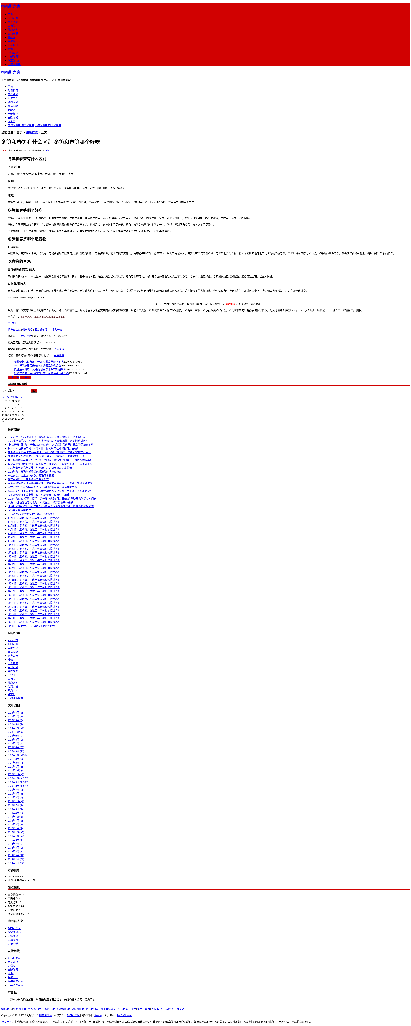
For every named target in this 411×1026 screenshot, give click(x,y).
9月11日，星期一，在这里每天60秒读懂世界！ (34, 618)
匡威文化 (13, 648)
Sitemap (98, 1015)
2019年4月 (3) (15, 813)
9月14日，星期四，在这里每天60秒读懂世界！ (34, 606)
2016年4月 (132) (16, 824)
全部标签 (13, 41)
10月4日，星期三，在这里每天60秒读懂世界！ (34, 533)
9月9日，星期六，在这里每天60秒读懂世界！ (33, 626)
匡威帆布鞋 (40, 329)
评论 (47, 150)
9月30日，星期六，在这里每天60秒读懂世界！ (34, 545)
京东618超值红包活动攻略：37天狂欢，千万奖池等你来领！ (42, 502)
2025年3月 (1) (15, 724)
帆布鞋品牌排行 (127, 1009)
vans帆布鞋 (78, 1009)
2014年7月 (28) (16, 843)
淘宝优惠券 (14, 60)
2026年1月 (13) (16, 716)
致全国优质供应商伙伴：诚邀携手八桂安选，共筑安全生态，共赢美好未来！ (51, 464)
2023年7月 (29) (16, 743)
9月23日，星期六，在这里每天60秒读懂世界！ (34, 572)
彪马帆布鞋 (63, 1009)
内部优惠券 (14, 56)
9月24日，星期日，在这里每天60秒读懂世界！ (34, 568)
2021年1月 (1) (15, 766)
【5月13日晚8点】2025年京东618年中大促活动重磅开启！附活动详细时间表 (51, 506)
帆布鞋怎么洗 (108, 1009)
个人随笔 (13, 663)
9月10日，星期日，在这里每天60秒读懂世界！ (34, 622)
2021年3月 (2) (15, 759)
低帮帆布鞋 (19, 1009)
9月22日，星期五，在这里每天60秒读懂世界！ (34, 575)
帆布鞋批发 (92, 1009)
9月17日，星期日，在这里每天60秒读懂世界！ (34, 595)
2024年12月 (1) (16, 728)
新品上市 (13, 640)
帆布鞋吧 (27, 329)
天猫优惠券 (14, 64)
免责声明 (6, 1021)
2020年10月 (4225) (18, 778)
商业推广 (13, 675)
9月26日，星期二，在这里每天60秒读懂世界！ (34, 560)
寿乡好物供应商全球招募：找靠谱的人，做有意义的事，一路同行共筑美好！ (51, 460)
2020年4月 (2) (15, 797)
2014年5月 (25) (16, 847)
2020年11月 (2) (16, 774)
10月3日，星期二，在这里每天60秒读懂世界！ (34, 537)
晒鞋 (10, 659)
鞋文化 (11, 694)
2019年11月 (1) (16, 801)
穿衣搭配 (13, 22)
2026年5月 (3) (15, 712)
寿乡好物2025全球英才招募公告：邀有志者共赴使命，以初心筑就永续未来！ (51, 483)
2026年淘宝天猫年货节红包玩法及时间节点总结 (35, 471)
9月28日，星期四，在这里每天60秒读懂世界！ (34, 552)
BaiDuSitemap (124, 1015)
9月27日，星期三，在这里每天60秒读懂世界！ (34, 556)
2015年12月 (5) (16, 832)
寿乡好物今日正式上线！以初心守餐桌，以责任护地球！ (40, 494)
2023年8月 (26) (16, 739)
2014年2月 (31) (16, 859)
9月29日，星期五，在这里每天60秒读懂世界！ (34, 548)
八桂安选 (179, 1009)
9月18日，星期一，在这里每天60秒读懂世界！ (34, 591)
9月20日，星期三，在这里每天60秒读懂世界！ (34, 583)
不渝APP (13, 690)
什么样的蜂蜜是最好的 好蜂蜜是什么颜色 (37, 365)
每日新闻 (13, 18)
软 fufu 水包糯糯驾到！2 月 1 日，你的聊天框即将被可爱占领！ (43, 448)
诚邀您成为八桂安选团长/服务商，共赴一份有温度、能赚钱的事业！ (46, 456)
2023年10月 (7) (16, 732)
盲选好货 (13, 45)
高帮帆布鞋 (55, 329)
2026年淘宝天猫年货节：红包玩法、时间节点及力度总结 (40, 467)
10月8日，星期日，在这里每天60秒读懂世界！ (34, 518)
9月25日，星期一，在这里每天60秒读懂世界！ (34, 564)
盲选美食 (13, 25)
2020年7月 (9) (15, 789)
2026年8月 (12, 397)
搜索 (34, 390)
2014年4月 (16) (16, 851)
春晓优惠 (59, 355)
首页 (10, 14)
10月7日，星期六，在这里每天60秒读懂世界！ (34, 521)
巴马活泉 (168, 1009)
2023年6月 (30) (16, 747)
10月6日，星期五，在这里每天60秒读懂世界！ (34, 525)
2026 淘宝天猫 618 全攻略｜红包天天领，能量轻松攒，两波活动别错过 (48, 440)
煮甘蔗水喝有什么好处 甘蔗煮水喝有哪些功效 (40, 369)
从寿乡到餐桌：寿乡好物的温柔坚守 (28, 479)
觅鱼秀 (11, 973)
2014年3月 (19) (16, 855)
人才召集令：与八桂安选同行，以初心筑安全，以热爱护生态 (42, 487)
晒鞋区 (11, 37)
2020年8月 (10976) (18, 786)
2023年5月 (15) (16, 751)
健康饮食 (13, 29)
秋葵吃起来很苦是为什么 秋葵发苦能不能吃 (39, 361)
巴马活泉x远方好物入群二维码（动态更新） (33, 514)
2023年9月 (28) (16, 735)
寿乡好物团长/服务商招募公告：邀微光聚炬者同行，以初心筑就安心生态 (49, 452)
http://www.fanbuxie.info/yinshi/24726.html (43, 316)
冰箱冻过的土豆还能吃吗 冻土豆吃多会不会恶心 (41, 373)
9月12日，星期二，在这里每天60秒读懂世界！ (34, 614)
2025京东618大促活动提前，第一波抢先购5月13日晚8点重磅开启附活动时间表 (52, 498)
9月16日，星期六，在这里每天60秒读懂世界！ (34, 599)
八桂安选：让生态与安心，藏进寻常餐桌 (31, 475)
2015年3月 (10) (16, 840)
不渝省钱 (13, 52)
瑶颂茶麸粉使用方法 (19, 510)
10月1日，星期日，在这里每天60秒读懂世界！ (34, 541)
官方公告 (13, 655)
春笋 (14, 323)
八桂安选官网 (15, 981)
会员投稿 (13, 33)
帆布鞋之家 (11, 6)
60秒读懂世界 (15, 698)
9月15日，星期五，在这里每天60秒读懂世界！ (34, 602)
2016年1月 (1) (15, 828)
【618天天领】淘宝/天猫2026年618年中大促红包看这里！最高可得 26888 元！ (52, 444)
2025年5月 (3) (15, 720)
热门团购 (13, 644)
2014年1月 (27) (16, 863)
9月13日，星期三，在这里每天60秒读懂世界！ (34, 610)
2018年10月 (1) (16, 816)
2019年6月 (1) (15, 809)
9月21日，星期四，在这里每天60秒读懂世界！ (34, 579)
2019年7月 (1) (15, 805)
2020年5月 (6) (15, 793)
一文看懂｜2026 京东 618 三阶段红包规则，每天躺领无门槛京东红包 (46, 437)
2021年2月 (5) (15, 762)
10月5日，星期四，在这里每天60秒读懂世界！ (34, 529)
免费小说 (26, 336)
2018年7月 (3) (15, 820)
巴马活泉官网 (15, 985)
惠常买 (11, 49)
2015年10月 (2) (16, 836)
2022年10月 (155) (17, 755)
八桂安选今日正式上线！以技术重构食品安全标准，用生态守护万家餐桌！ (50, 491)
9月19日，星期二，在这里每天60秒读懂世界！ (34, 587)
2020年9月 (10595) (18, 782)
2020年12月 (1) (16, 770)
